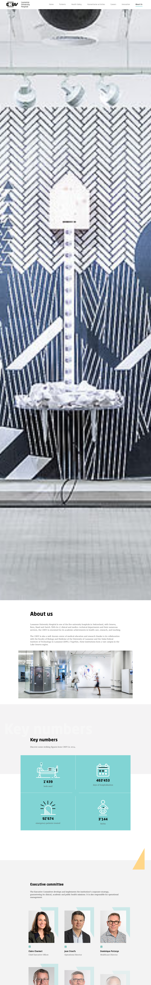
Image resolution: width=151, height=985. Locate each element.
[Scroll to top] (146, 980)
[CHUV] (18, 4)
